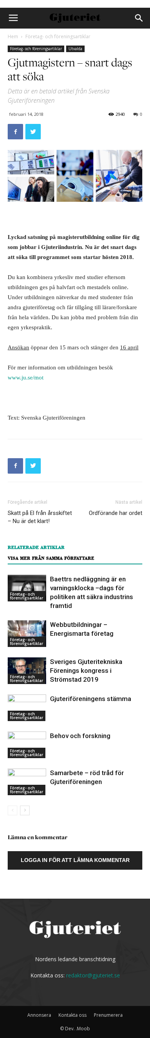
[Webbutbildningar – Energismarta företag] (27, 633)
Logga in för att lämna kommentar (75, 860)
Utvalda (75, 48)
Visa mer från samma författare (51, 558)
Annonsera (39, 1015)
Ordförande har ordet (115, 513)
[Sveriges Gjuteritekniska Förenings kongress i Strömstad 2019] (27, 670)
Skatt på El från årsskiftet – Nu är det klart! (40, 517)
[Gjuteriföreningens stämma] (27, 707)
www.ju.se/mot (25, 377)
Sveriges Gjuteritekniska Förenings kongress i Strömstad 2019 (86, 670)
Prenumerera (108, 1015)
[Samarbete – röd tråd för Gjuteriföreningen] (27, 782)
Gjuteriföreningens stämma (90, 699)
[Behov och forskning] (27, 745)
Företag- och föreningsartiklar (57, 36)
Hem (13, 36)
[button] (139, 18)
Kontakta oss (72, 1015)
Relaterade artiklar (36, 547)
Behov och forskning (80, 736)
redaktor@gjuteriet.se (93, 975)
